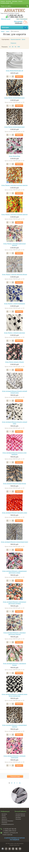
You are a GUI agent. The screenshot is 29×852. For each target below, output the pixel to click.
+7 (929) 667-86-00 (14, 15)
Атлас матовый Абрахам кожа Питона (14, 483)
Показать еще (15, 776)
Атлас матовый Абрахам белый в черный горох (14, 422)
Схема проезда (7, 834)
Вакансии (4, 819)
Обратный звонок (5, 19)
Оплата (20, 1)
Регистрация (23, 19)
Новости (4, 817)
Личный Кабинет (20, 814)
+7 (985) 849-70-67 (15, 17)
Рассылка (18, 819)
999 (18, 47)
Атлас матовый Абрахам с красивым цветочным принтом (14, 633)
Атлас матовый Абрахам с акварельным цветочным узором (14, 571)
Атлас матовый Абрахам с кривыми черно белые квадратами (14, 695)
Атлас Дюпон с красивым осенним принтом (14, 185)
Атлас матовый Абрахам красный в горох (14, 512)
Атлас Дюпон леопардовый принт (14, 98)
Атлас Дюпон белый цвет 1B (14, 70)
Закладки (18, 817)
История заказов (20, 815)
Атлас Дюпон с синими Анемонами (14, 303)
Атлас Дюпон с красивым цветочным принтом (14, 244)
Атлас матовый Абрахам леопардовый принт (14, 542)
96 (15, 47)
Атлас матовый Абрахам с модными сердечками (14, 756)
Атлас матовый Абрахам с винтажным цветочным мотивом (14, 602)
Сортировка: (5, 39)
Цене (23, 39)
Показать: (5, 47)
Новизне (13, 43)
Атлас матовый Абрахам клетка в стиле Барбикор (15, 453)
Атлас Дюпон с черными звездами (14, 333)
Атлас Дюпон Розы (14, 156)
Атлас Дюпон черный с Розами (14, 362)
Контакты (8, 1)
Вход (18, 19)
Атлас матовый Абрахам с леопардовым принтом (14, 725)
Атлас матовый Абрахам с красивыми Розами (14, 664)
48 (12, 47)
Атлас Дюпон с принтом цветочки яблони (14, 274)
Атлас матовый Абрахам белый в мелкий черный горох (14, 392)
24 (10, 47)
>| (19, 783)
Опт (11, 3)
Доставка (14, 1)
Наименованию (16, 39)
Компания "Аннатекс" (7, 821)
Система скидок (4, 3)
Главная (2, 1)
